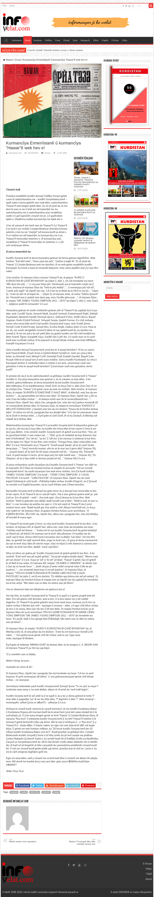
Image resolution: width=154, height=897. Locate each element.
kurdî (24, 792)
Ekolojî (66, 40)
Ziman (27, 40)
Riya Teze (18, 771)
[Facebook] (123, 6)
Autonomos (17, 40)
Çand (75, 40)
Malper (9, 60)
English (105, 40)
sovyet (46, 792)
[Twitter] (126, 6)
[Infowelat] (77, 22)
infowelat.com (15, 153)
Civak (57, 40)
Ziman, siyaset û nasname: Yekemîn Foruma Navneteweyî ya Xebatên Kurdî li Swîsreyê (86, 182)
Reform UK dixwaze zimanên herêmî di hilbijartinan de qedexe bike (84, 241)
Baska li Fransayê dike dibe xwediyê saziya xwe (82, 841)
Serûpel (6, 40)
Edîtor (96, 40)
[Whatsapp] (133, 6)
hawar (14, 792)
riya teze (35, 792)
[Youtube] (129, 6)
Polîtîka (48, 40)
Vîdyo (124, 40)
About (12, 6)
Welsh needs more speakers (22, 840)
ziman (56, 792)
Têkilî (4, 6)
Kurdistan (38, 40)
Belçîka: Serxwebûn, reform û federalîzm (46, 50)
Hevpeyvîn (85, 40)
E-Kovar (115, 40)
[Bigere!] (151, 5)
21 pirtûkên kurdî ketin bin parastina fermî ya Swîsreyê (84, 212)
